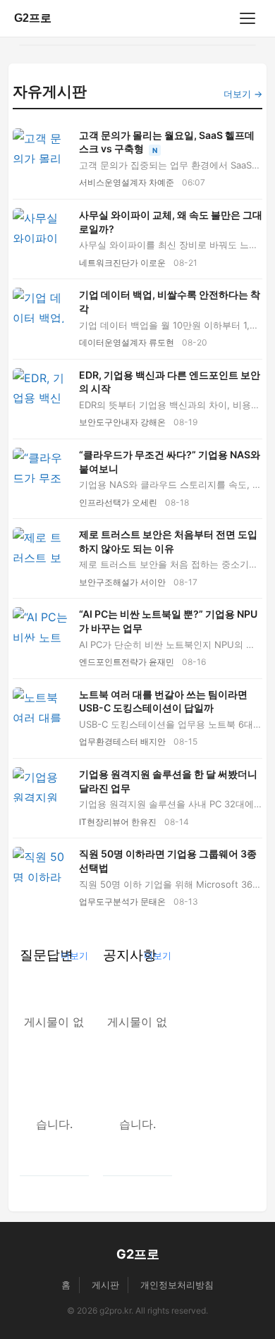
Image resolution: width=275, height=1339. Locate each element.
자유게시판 (50, 91)
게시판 (105, 1284)
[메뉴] (247, 18)
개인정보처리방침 (177, 1284)
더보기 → (243, 93)
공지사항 (130, 954)
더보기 (74, 955)
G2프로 (32, 18)
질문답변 (46, 954)
